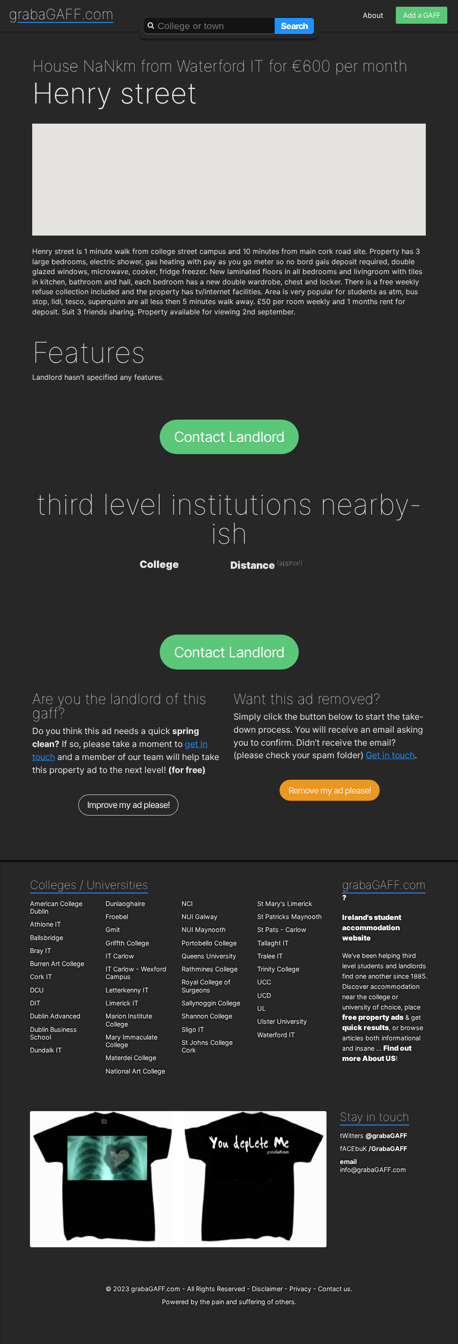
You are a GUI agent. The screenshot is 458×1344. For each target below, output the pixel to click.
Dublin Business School (53, 1033)
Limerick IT (122, 1003)
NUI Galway (199, 916)
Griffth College (127, 943)
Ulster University (282, 1021)
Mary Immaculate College (131, 1040)
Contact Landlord (229, 437)
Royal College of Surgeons (206, 985)
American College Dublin (56, 907)
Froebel (117, 916)
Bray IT (40, 950)
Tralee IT (270, 956)
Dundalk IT (46, 1050)
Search (294, 26)
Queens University (209, 956)
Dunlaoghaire (125, 903)
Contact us (334, 1288)
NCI (187, 903)
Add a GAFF (421, 15)
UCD (264, 995)
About (373, 15)
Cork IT (41, 976)
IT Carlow (120, 956)
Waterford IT (276, 1035)
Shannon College (207, 1016)
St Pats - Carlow (281, 929)
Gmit (113, 929)
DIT (35, 1003)
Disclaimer (267, 1288)
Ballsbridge (46, 937)
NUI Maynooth (204, 929)
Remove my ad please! (329, 790)
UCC (264, 982)
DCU (37, 990)
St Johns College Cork (207, 1046)
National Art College (135, 1071)
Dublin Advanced (55, 1016)
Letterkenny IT (127, 990)
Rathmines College (209, 969)
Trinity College (278, 969)
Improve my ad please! (128, 804)
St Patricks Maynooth (289, 916)
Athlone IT (45, 924)
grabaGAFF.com (61, 14)
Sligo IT (193, 1029)
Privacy (300, 1288)
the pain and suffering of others (247, 1301)
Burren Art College (57, 963)
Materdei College (131, 1057)
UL (261, 1008)
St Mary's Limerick (284, 903)
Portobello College (209, 943)
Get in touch (390, 755)
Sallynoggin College (211, 1003)
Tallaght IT (272, 943)
